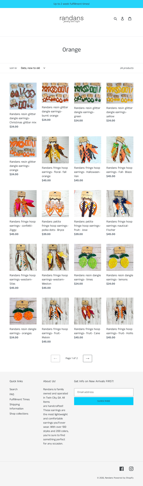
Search (14, 389)
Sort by (13, 68)
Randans (109, 478)
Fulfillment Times (20, 399)
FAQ (12, 394)
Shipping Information (17, 407)
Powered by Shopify (123, 478)
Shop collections (19, 414)
